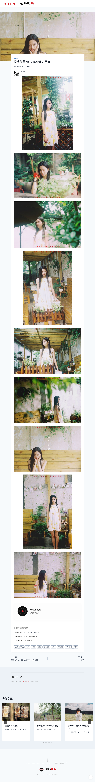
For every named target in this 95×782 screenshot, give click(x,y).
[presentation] (16, 712)
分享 (27, 647)
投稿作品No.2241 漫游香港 (23, 640)
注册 (27, 681)
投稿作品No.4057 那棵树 (47, 726)
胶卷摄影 (46, 647)
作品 (19, 632)
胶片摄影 (60, 647)
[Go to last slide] (5, 721)
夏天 (81, 658)
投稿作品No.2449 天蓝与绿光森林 (26, 636)
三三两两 (73, 732)
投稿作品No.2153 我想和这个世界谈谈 (24, 658)
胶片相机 (69, 647)
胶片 (37, 613)
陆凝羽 (41, 729)
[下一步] (89, 721)
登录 (23, 681)
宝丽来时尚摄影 (11, 726)
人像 (16, 647)
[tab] (43, 742)
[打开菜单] (91, 3)
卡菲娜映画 (20, 66)
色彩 (76, 647)
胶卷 (39, 647)
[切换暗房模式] (91, 777)
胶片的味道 (11, 729)
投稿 (16, 632)
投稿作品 (16, 58)
